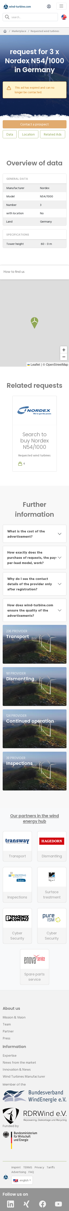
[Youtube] (58, 1204)
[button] (64, 17)
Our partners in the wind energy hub (34, 818)
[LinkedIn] (10, 1204)
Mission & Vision (14, 1017)
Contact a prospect (34, 124)
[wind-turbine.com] (5, 31)
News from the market (19, 1062)
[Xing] (26, 1204)
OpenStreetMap (57, 364)
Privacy (39, 1167)
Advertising (18, 1172)
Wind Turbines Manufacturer (24, 1076)
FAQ (31, 1172)
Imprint (16, 1167)
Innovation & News (17, 1069)
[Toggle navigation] (61, 6)
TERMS (27, 1167)
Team (7, 1024)
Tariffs (51, 1167)
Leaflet (35, 364)
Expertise (9, 1055)
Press (6, 1038)
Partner (8, 1031)
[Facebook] (42, 1204)
